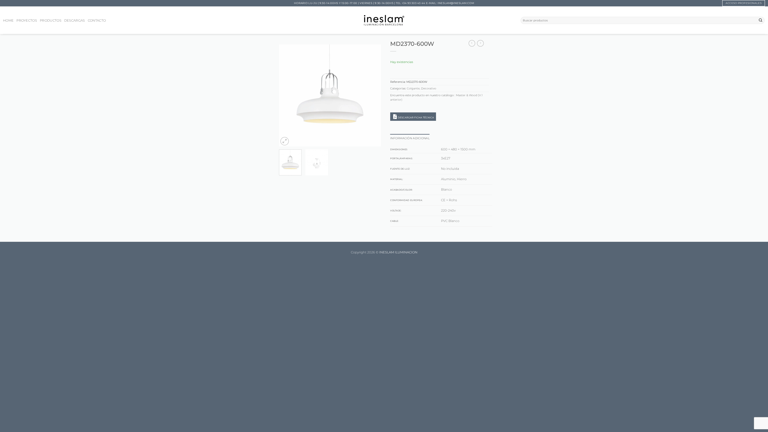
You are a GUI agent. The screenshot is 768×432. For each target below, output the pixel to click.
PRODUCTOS (50, 20)
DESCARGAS (74, 20)
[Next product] (472, 43)
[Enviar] (760, 20)
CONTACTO (97, 20)
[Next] (374, 95)
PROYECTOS (26, 20)
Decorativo (428, 88)
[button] (284, 141)
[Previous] (286, 95)
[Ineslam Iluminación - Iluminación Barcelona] (384, 20)
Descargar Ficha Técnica (416, 117)
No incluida (450, 169)
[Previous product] (480, 43)
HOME (8, 20)
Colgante (413, 88)
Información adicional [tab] (410, 138)
